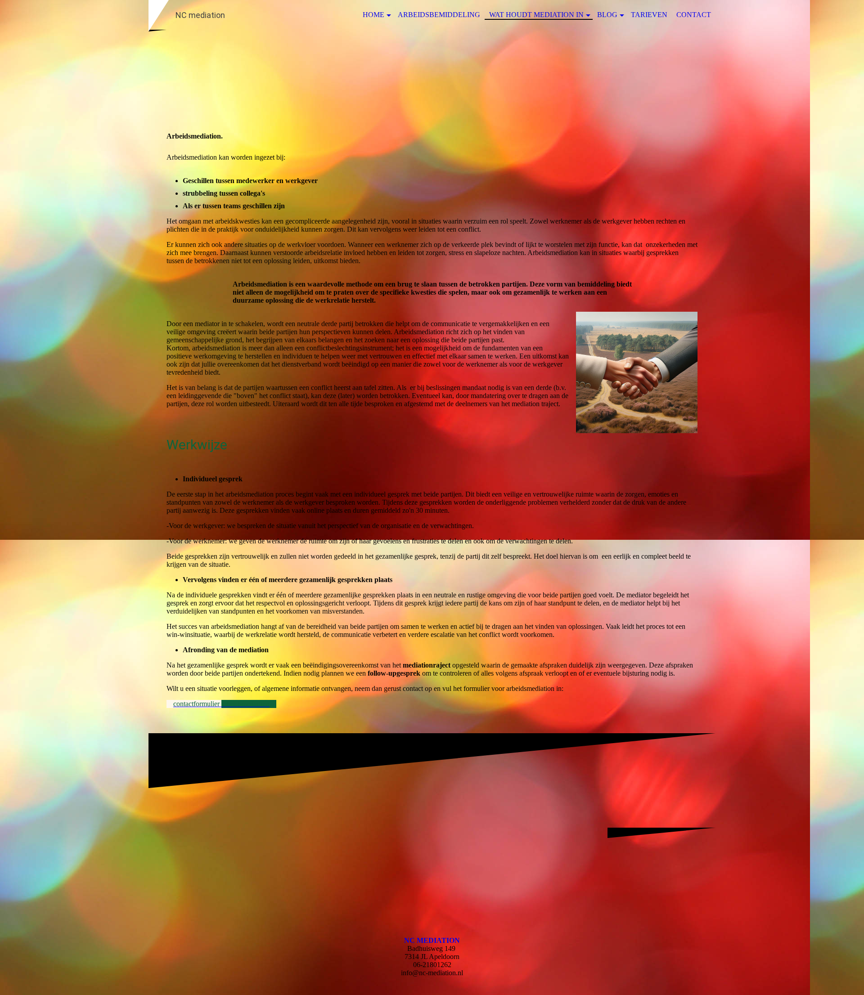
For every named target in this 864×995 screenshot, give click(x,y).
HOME (373, 14)
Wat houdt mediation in (536, 14)
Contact (693, 14)
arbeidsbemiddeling (439, 14)
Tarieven (649, 14)
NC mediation (432, 940)
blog (607, 14)
